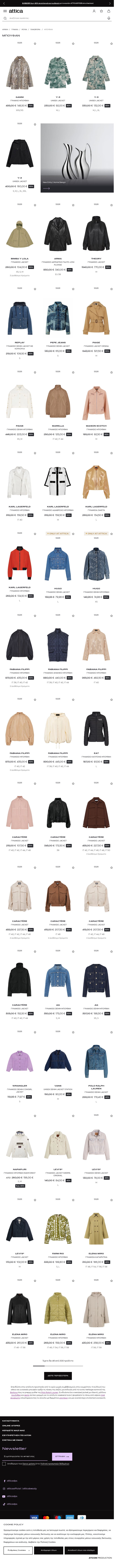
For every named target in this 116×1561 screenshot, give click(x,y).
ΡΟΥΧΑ (24, 29)
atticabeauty (29, 1489)
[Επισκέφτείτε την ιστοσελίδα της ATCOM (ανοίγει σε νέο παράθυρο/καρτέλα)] (100, 1558)
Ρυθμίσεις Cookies (17, 1550)
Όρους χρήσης (29, 1464)
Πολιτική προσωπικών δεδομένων (54, 1464)
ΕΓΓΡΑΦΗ (60, 1456)
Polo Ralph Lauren (49, 1392)
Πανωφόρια (35, 29)
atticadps (12, 1481)
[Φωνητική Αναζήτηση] (109, 18)
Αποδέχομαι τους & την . (38, 1464)
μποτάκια (63, 1398)
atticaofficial (14, 1489)
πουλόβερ (16, 1395)
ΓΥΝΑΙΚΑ (14, 29)
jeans (26, 1395)
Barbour (14, 1392)
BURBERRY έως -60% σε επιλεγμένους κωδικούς (41, 3)
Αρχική (5, 29)
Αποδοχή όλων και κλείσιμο (81, 1550)
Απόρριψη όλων (49, 1550)
